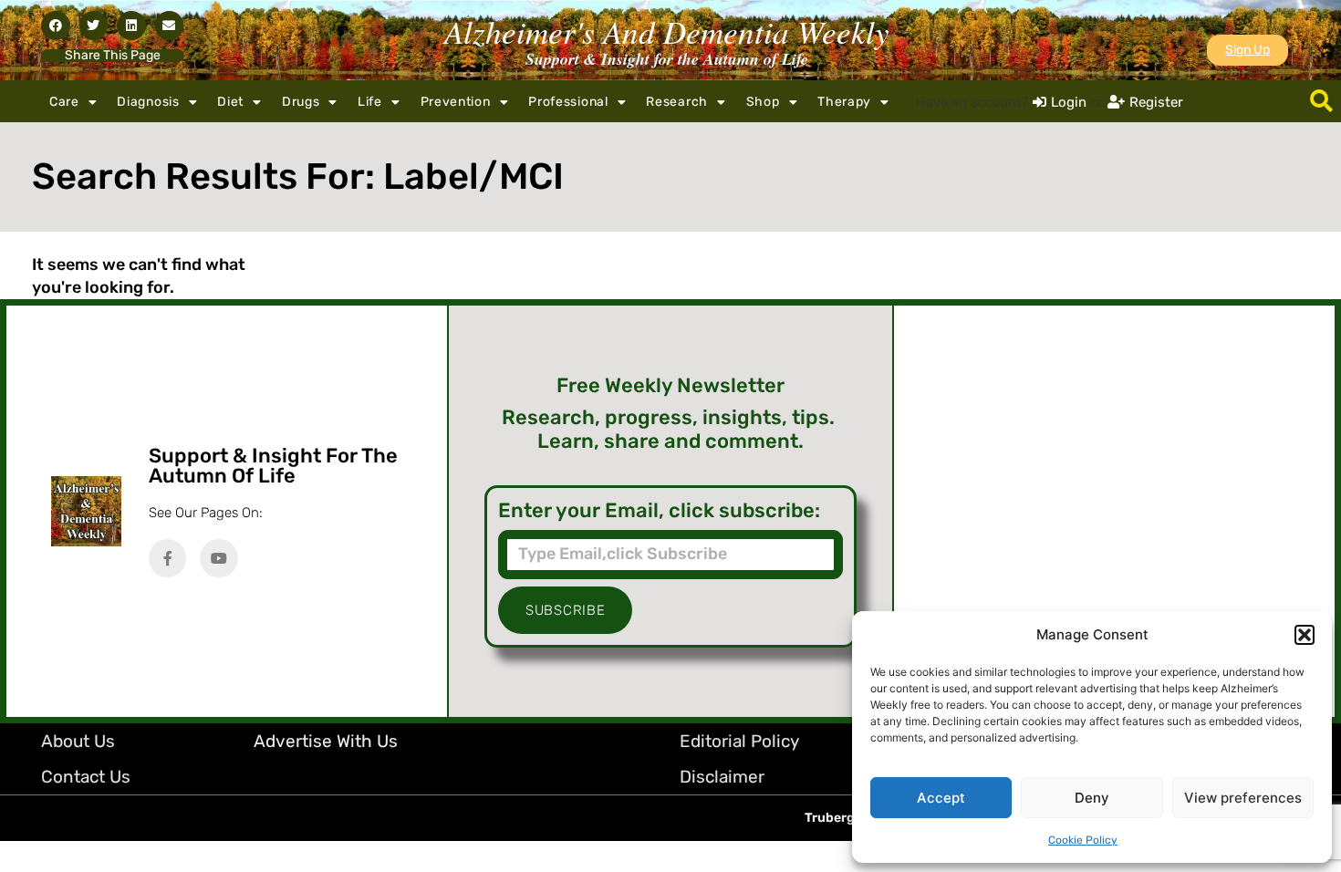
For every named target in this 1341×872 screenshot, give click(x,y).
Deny (1092, 797)
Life (370, 101)
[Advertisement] (1114, 511)
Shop (763, 101)
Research (677, 101)
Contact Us (85, 776)
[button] (1304, 635)
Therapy (844, 101)
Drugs (301, 101)
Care (64, 101)
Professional (568, 101)
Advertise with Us (326, 741)
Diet (230, 101)
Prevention (456, 101)
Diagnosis (148, 101)
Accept (941, 797)
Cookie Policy (1083, 840)
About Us (78, 741)
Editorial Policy (739, 741)
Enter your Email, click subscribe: (659, 511)
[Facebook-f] (168, 558)
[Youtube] (219, 558)
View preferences (1243, 797)
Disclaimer (722, 776)
